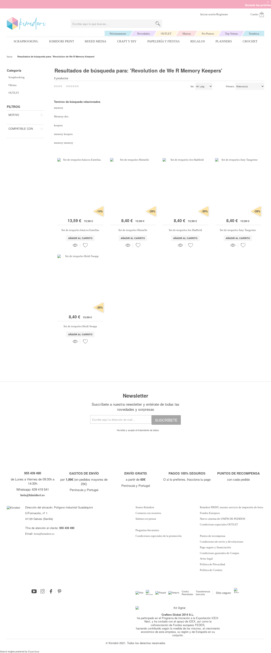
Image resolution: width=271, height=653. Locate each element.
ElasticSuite (33, 651)
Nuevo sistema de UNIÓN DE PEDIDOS (222, 518)
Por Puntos (208, 33)
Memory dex (61, 116)
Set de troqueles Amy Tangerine (238, 230)
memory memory (63, 142)
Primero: (230, 86)
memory (58, 107)
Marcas (187, 33)
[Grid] (72, 86)
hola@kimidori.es (44, 533)
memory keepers (63, 134)
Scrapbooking (26, 41)
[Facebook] (51, 591)
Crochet (250, 41)
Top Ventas (231, 33)
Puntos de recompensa (212, 536)
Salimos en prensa (146, 518)
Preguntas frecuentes (147, 530)
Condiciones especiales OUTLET (219, 524)
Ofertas (12, 85)
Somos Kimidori (145, 507)
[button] (85, 245)
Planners (224, 41)
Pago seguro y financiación (215, 547)
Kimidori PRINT (61, 41)
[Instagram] (42, 591)
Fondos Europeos (210, 513)
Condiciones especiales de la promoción (159, 536)
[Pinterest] (59, 591)
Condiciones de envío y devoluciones (221, 541)
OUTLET (166, 33)
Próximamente (118, 33)
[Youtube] (34, 591)
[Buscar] (158, 23)
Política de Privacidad (212, 564)
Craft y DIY (127, 41)
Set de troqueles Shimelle (132, 230)
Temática (254, 33)
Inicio (10, 56)
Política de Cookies (211, 570)
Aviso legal (206, 558)
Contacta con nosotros (148, 513)
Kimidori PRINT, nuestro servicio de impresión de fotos (231, 507)
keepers (58, 125)
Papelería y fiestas (163, 41)
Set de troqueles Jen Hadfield (185, 230)
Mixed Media (95, 41)
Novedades (143, 33)
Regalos (197, 41)
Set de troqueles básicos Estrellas (80, 230)
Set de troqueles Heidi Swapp (80, 326)
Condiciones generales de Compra (219, 553)
